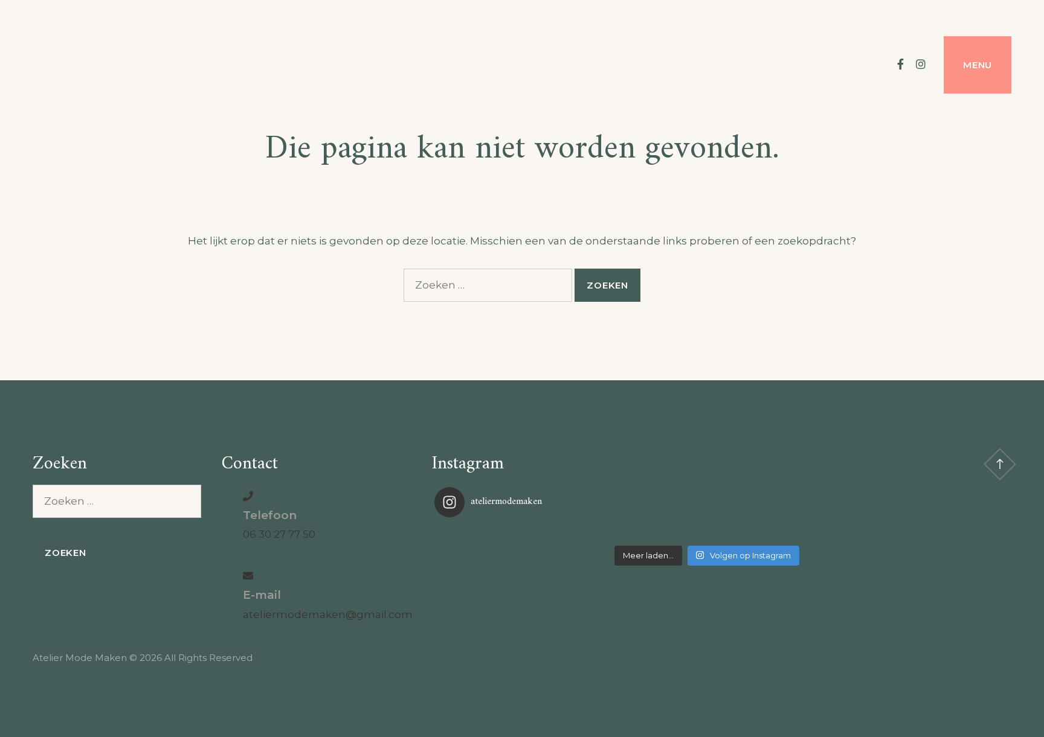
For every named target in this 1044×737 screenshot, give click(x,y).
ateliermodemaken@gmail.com (328, 614)
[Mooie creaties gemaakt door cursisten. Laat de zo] (888, 533)
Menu (977, 65)
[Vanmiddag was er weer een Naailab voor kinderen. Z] (525, 533)
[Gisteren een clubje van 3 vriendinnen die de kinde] (706, 533)
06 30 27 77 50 (279, 534)
